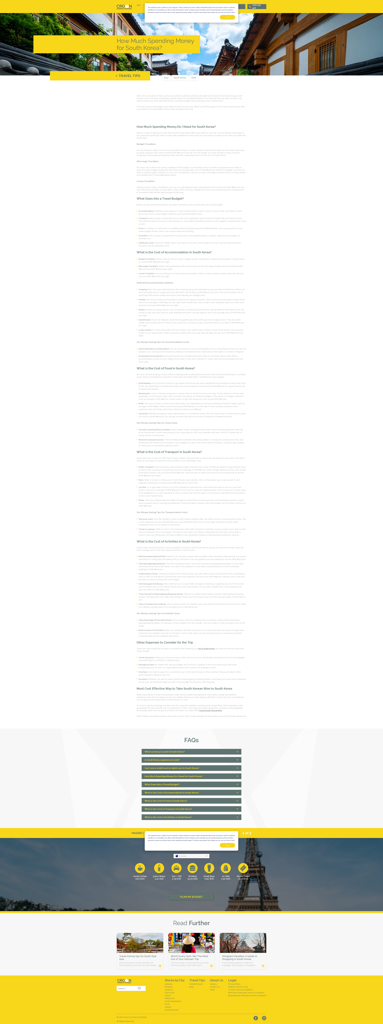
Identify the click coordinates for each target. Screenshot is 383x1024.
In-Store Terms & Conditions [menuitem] (240, 990)
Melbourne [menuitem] (169, 998)
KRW (193, 77)
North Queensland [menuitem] (173, 1001)
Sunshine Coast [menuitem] (171, 1010)
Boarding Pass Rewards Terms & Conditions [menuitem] (247, 995)
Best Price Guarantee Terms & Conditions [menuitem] (246, 993)
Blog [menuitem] (191, 987)
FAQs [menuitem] (212, 990)
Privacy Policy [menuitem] (234, 984)
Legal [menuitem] (232, 980)
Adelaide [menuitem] (168, 984)
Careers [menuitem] (213, 984)
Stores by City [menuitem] (175, 980)
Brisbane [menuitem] (169, 987)
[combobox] (131, 988)
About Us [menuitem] (216, 980)
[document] (191, 115)
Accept (227, 17)
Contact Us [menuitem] (215, 987)
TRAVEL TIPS (129, 76)
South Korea (180, 77)
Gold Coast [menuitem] (169, 993)
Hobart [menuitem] (168, 995)
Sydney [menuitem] (168, 1007)
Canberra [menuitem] (169, 990)
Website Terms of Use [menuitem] (238, 987)
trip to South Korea (206, 649)
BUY (139, 5)
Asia (166, 77)
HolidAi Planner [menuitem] (196, 984)
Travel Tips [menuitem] (197, 980)
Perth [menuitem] (167, 1004)
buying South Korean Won (210, 710)
